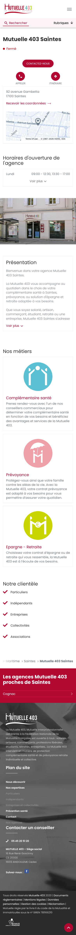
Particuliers (13, 793)
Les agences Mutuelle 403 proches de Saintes (35, 679)
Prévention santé (17, 811)
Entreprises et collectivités (22, 805)
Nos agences (14, 822)
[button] (69, 9)
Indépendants (15, 799)
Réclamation (57, 904)
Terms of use (32, 139)
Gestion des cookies (33, 904)
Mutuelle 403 (37, 895)
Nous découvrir (15, 782)
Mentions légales (35, 900)
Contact (11, 817)
